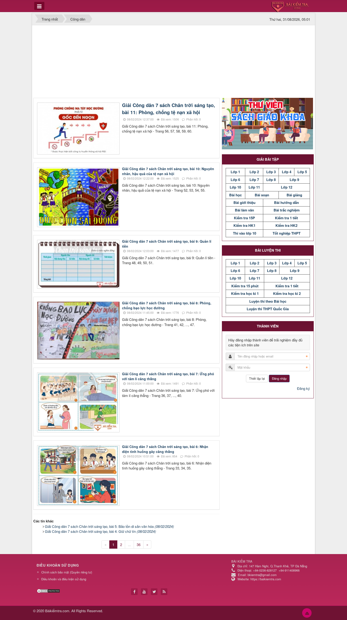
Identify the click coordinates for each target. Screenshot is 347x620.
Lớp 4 (286, 171)
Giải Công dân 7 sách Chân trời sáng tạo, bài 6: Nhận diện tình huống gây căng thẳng (165, 449)
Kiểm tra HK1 (244, 225)
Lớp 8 (271, 179)
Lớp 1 (235, 171)
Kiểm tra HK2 (286, 225)
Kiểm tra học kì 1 (245, 293)
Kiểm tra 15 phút (244, 285)
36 (138, 544)
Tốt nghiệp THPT (286, 233)
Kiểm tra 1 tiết (286, 217)
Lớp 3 (271, 171)
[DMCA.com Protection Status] (49, 590)
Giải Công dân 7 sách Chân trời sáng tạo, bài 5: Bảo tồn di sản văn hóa (109, 526)
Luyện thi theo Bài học (267, 301)
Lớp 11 (254, 187)
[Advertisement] (173, 62)
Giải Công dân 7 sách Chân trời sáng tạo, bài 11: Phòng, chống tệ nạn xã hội (168, 109)
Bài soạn (262, 195)
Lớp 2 (254, 171)
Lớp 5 (302, 171)
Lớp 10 (235, 187)
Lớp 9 (294, 179)
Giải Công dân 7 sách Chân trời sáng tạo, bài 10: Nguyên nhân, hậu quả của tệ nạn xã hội (168, 171)
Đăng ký (303, 388)
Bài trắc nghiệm (287, 210)
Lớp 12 (286, 187)
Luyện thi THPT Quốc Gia (268, 308)
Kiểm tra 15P (244, 217)
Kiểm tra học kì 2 (287, 293)
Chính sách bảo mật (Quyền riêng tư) (66, 572)
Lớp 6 (235, 179)
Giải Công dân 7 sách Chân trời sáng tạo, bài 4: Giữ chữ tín (100, 531)
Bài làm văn (244, 210)
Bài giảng (294, 195)
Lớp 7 (254, 179)
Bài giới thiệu (244, 202)
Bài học (235, 195)
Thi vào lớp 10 (244, 233)
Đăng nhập (279, 378)
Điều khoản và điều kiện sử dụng (63, 579)
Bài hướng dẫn (286, 202)
